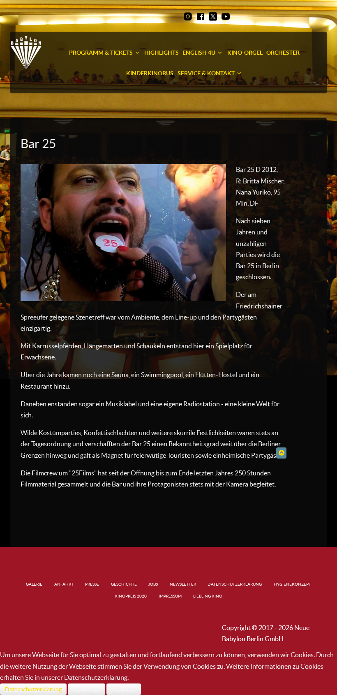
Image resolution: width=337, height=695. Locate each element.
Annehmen (86, 689)
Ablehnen (123, 689)
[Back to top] (281, 452)
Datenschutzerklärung (33, 689)
